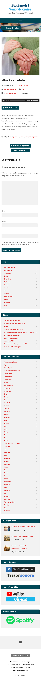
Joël (5, 429)
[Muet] (32, 100)
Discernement (8, 270)
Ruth (5, 493)
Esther (6, 397)
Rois (5, 487)
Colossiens (8, 376)
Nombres (7, 467)
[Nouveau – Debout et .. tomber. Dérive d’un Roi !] (7, 549)
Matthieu (7, 458)
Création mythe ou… (19, 151)
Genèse (6, 409)
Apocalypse (8, 368)
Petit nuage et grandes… (21, 146)
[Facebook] (20, 642)
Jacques (7, 417)
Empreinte (7, 279)
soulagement (33, 137)
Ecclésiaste (8, 388)
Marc (5, 455)
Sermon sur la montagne (12, 347)
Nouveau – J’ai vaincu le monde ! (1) (23, 526)
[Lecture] (4, 100)
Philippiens (7, 476)
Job (5, 426)
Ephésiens (7, 391)
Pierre (6, 479)
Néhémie (7, 464)
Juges (6, 441)
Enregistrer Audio (11, 108)
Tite (5, 508)
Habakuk (7, 411)
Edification (8, 89)
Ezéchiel (7, 403)
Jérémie (6, 423)
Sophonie (7, 499)
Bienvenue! (14, 662)
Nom (4, 211)
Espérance (7, 285)
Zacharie (7, 511)
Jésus (22, 137)
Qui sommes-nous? (13, 665)
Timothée (7, 505)
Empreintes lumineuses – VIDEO (15, 323)
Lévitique (7, 446)
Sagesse (7, 302)
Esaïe (6, 394)
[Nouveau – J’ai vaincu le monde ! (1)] (7, 530)
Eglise (6, 276)
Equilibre (7, 282)
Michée (6, 461)
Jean (5, 420)
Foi (5, 291)
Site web (5, 232)
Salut (14, 89)
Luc (23, 89)
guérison (16, 137)
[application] (20, 100)
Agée (5, 365)
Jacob (6, 326)
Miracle (6, 293)
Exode (6, 400)
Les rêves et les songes (12, 335)
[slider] (36, 100)
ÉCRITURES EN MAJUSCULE (20, 667)
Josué (6, 435)
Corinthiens (8, 379)
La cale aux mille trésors (11, 28)
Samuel (6, 496)
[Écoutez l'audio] (24, 530)
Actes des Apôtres (10, 362)
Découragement (9, 267)
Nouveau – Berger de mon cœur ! (22, 536)
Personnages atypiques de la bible (15, 344)
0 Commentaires (10, 93)
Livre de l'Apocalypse (11, 338)
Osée (5, 470)
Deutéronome (8, 385)
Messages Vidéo (9, 341)
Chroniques (8, 374)
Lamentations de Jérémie (12, 444)
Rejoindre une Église (20, 670)
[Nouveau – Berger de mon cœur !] (7, 539)
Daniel (6, 382)
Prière (6, 299)
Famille (6, 288)
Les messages (25, 662)
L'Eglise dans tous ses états (13, 329)
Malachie (7, 452)
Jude (5, 438)
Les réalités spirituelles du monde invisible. (19, 332)
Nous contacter (28, 665)
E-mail (4, 221)
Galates (6, 406)
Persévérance (8, 296)
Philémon (7, 473)
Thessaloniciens (9, 502)
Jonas (6, 432)
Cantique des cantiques (12, 320)
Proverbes (7, 481)
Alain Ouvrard (23, 85)
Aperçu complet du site (20, 655)
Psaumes (7, 484)
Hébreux (7, 414)
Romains (7, 490)
